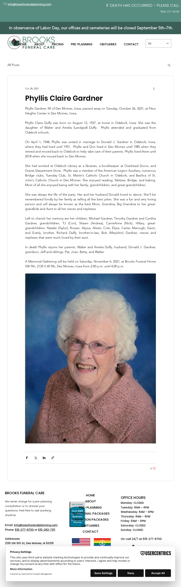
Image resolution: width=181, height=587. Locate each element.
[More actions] (154, 88)
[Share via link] (52, 457)
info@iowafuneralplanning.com (36, 525)
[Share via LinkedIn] (44, 457)
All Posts (13, 65)
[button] (169, 65)
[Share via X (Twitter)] (35, 457)
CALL (174, 5)
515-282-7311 (46, 530)
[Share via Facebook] (26, 457)
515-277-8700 (24, 530)
